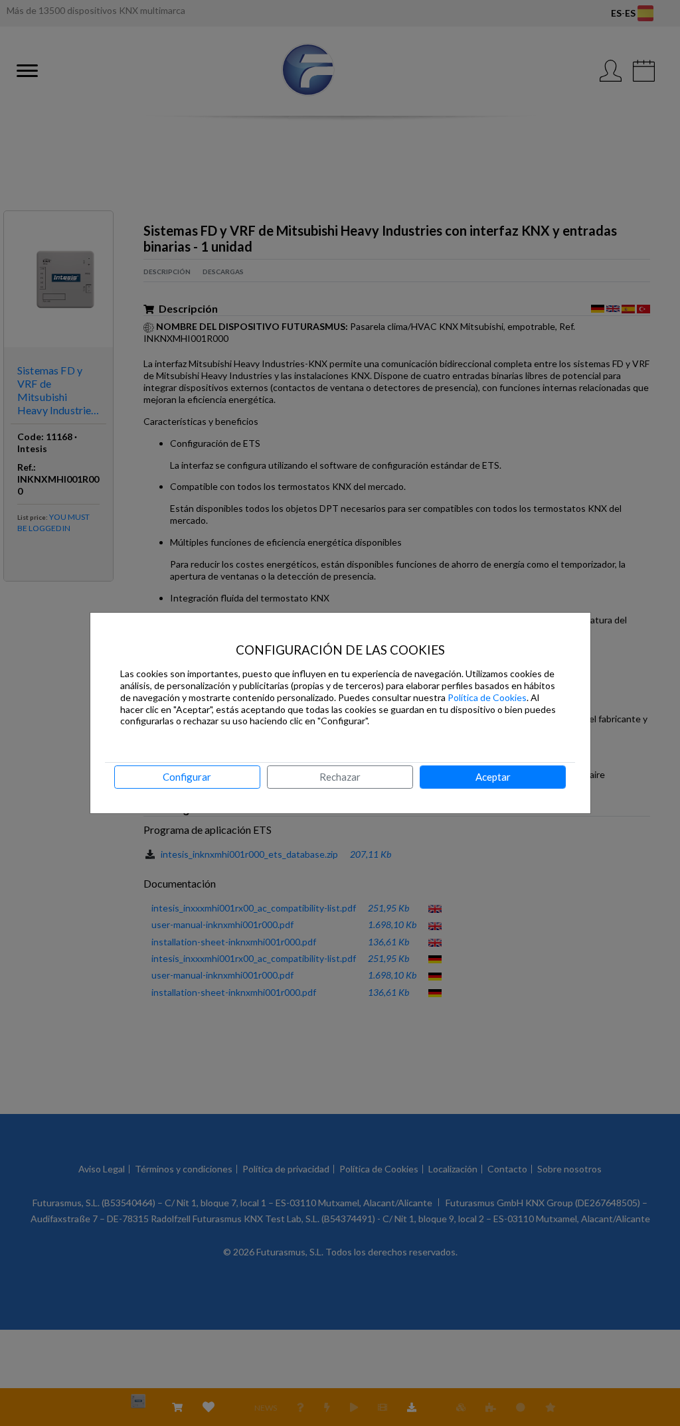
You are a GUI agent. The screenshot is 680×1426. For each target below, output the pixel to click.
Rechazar (340, 777)
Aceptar (493, 777)
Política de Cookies (487, 697)
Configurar (187, 777)
